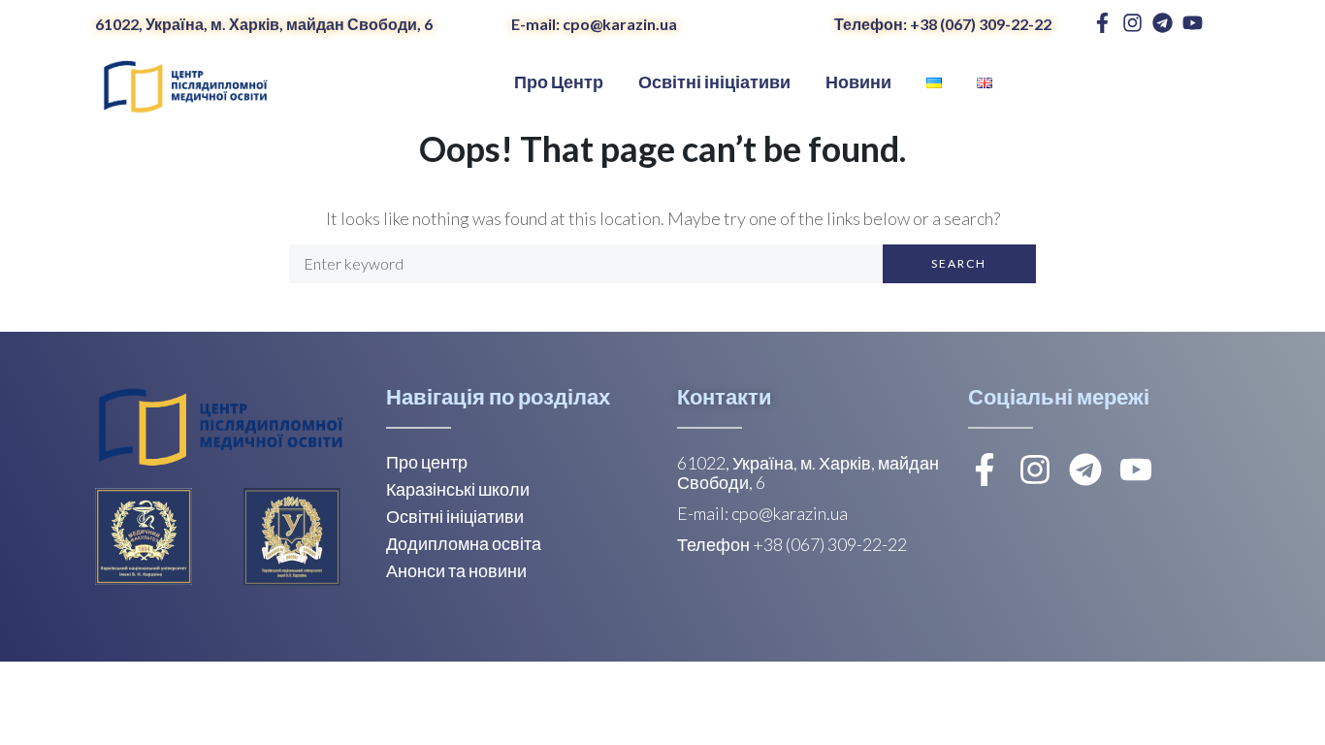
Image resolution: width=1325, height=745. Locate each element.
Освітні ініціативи (455, 516)
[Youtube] (1192, 23)
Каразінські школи (458, 489)
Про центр (427, 461)
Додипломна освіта (463, 543)
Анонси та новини (456, 570)
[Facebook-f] (1102, 23)
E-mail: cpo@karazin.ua (594, 24)
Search (958, 263)
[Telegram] (1162, 23)
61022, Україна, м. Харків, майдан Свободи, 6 (264, 24)
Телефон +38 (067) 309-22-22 (792, 544)
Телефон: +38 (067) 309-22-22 (942, 24)
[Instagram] (1132, 23)
